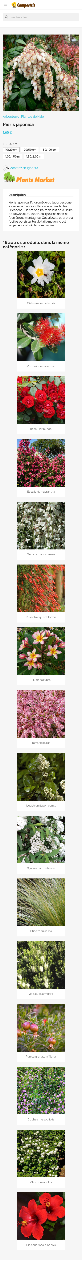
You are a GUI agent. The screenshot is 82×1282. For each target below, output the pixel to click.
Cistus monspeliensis (41, 303)
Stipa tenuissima (41, 931)
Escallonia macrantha (41, 491)
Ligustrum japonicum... (41, 805)
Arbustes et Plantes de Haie (23, 116)
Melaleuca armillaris (41, 994)
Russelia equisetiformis (41, 617)
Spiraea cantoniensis (41, 868)
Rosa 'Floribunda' (41, 429)
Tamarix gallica (41, 743)
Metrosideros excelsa (41, 366)
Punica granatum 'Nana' (41, 1056)
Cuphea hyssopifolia (41, 1119)
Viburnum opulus (41, 1182)
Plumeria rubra (41, 680)
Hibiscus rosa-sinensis (41, 1245)
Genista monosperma (41, 554)
